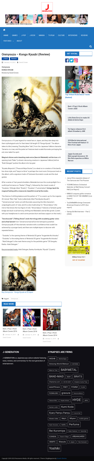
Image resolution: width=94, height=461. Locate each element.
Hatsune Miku (53, 400)
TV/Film (51, 35)
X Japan (72, 442)
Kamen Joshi (53, 407)
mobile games (83, 418)
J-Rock (32, 35)
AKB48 (52, 358)
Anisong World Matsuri (59, 364)
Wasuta (62, 441)
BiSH (69, 377)
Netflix (63, 425)
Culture (61, 35)
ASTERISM (75, 364)
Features (7, 41)
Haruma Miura (78, 393)
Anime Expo (63, 359)
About (19, 41)
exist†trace (54, 387)
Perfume (74, 424)
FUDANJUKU (53, 393)
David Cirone (23, 62)
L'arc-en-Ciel (76, 413)
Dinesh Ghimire (61, 458)
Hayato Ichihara (65, 400)
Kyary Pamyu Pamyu (59, 412)
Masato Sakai (53, 418)
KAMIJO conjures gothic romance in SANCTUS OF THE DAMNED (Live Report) (79, 196)
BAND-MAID (56, 376)
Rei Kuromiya (57, 430)
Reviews (84, 35)
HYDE (77, 400)
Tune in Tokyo (64, 437)
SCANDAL (53, 437)
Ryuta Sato (83, 431)
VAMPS (52, 442)
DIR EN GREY (67, 382)
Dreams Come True (80, 382)
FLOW (83, 387)
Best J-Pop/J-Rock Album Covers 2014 (50, 334)
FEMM (74, 387)
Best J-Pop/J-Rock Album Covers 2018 (30, 330)
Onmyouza (14, 299)
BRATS (78, 376)
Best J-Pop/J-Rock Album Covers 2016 (10, 330)
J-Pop (23, 35)
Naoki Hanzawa (53, 425)
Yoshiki (54, 448)
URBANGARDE (78, 436)
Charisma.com (54, 382)
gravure (66, 392)
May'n (64, 418)
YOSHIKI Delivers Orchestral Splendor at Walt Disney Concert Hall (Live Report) (78, 187)
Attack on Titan (53, 370)
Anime (6, 35)
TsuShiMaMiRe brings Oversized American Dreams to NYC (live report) (78, 205)
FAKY (65, 387)
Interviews (72, 35)
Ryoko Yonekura (72, 431)
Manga (42, 35)
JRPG (86, 400)
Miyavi (73, 418)
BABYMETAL (69, 369)
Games (15, 35)
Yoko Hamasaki (82, 442)
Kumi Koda (67, 406)
